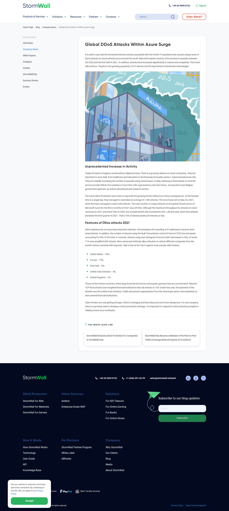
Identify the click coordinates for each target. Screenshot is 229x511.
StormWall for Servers (35, 412)
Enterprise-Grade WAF (73, 406)
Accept (29, 500)
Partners (93, 16)
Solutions (57, 16)
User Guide (29, 458)
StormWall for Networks (36, 406)
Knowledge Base (32, 470)
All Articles (28, 43)
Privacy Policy (177, 505)
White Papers (29, 55)
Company (111, 16)
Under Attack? (194, 16)
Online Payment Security (196, 505)
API (25, 464)
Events (26, 86)
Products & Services (34, 16)
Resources (75, 16)
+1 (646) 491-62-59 (135, 378)
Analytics (27, 62)
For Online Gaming (116, 406)
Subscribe (182, 418)
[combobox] (154, 17)
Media (109, 464)
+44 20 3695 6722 (181, 5)
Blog (108, 458)
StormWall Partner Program (77, 447)
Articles (26, 68)
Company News (30, 49)
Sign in (202, 5)
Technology (29, 452)
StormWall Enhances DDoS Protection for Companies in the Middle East (112, 337)
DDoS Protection (35, 394)
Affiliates (66, 458)
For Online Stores (115, 418)
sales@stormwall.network (163, 378)
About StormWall (115, 470)
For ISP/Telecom (115, 401)
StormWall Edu (30, 74)
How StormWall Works (35, 447)
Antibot (65, 401)
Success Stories (30, 80)
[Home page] (36, 5)
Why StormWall (114, 447)
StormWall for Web (33, 401)
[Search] (173, 17)
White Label (68, 452)
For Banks (111, 412)
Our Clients (112, 452)
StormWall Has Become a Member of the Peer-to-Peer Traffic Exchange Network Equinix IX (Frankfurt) (170, 337)
